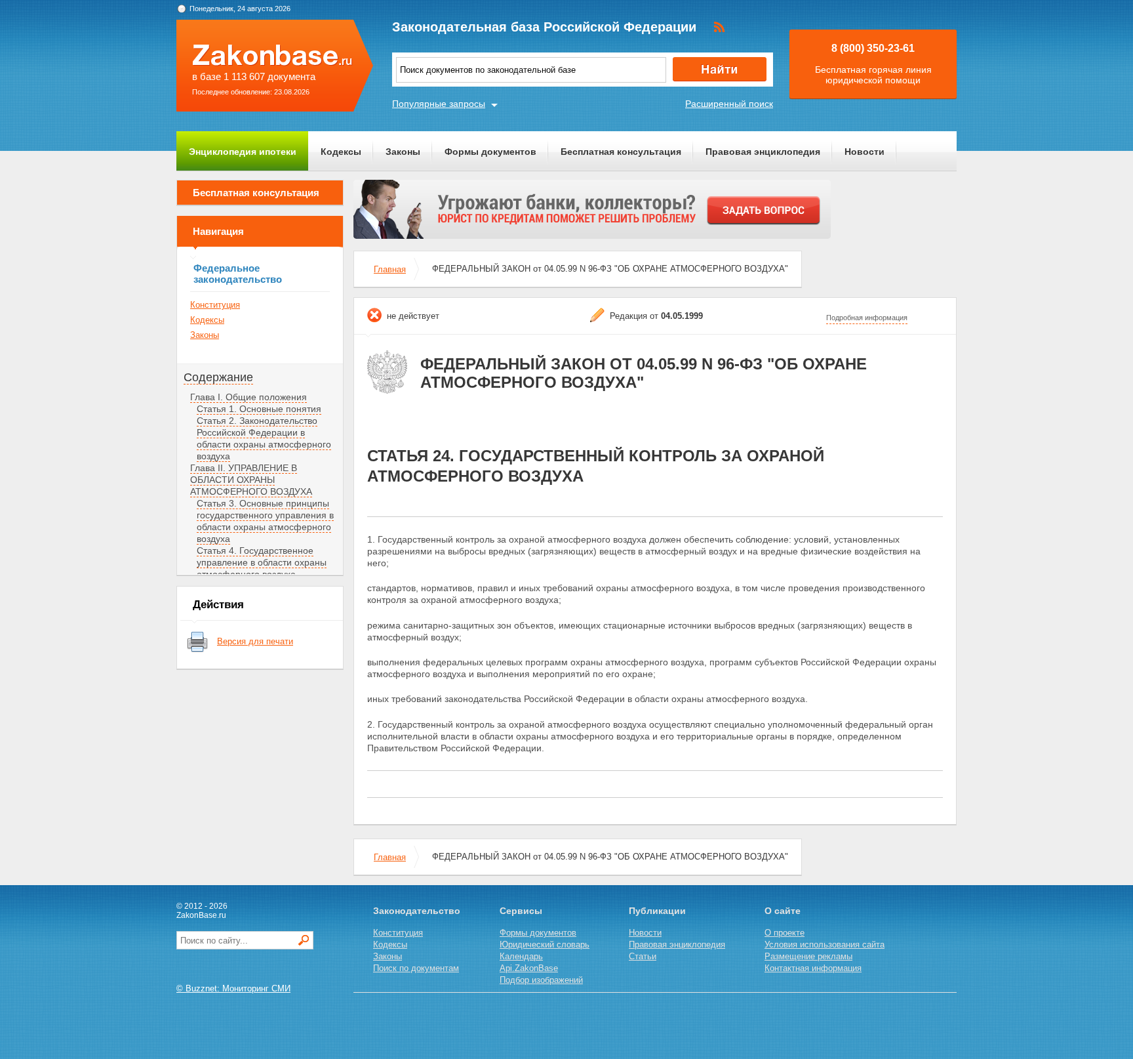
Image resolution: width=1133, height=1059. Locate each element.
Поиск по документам (416, 968)
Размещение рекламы (808, 956)
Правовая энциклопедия (763, 151)
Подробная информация (866, 318)
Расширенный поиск (729, 103)
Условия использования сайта (825, 944)
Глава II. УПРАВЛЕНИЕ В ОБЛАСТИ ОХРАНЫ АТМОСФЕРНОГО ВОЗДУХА (251, 480)
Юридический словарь (544, 944)
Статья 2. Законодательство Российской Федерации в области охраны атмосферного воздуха (264, 438)
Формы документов (490, 151)
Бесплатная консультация (621, 151)
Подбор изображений (541, 980)
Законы (403, 151)
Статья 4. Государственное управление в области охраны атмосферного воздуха (262, 562)
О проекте (785, 933)
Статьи (642, 956)
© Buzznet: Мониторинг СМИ (233, 988)
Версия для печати (255, 641)
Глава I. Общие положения (248, 397)
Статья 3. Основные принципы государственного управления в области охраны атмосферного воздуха (265, 521)
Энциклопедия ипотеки (242, 151)
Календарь (521, 956)
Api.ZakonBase (529, 968)
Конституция (215, 305)
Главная (390, 269)
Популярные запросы (438, 103)
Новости (865, 151)
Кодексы (341, 151)
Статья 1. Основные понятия (259, 409)
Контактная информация (813, 968)
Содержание (218, 377)
